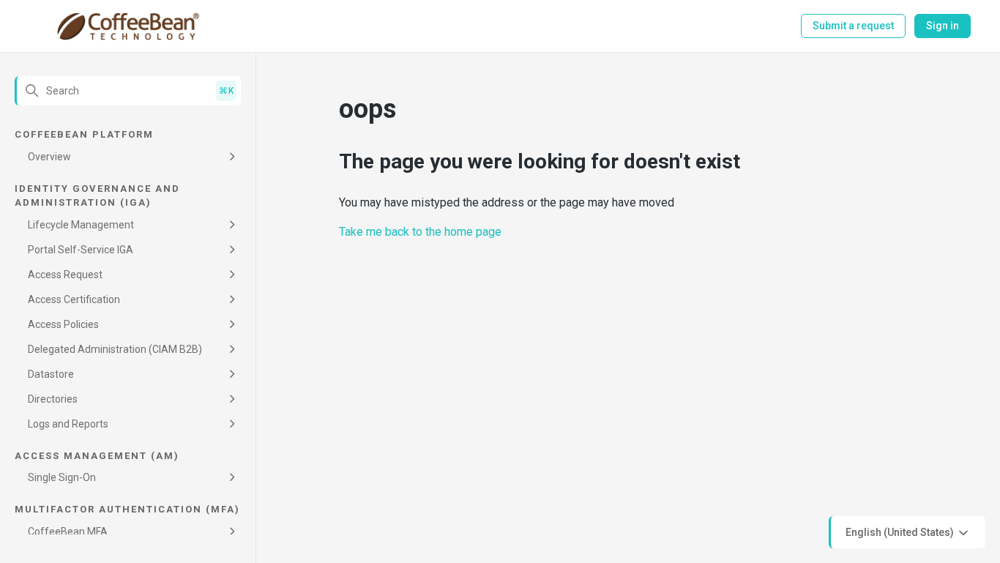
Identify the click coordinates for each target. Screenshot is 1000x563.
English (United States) (901, 531)
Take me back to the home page (420, 232)
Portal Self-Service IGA (80, 250)
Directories (53, 399)
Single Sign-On (62, 477)
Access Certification (74, 299)
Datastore (51, 374)
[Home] (127, 26)
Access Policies (63, 324)
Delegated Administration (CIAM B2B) (115, 349)
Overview (49, 157)
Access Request (65, 274)
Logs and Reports (68, 424)
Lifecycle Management (81, 225)
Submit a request (853, 25)
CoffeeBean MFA (68, 531)
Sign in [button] (942, 25)
